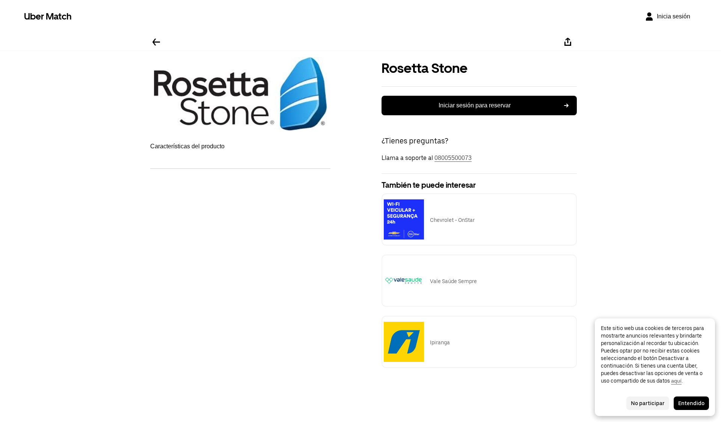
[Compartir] (568, 42)
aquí (676, 381)
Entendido (691, 403)
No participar (648, 403)
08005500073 (453, 158)
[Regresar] (156, 42)
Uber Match (48, 16)
